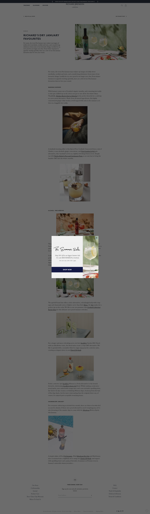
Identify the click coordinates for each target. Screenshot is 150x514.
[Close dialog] (96, 238)
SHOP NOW (67, 269)
